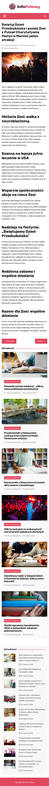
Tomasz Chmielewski (11, 45)
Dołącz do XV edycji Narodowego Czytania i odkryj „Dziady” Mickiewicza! (32, 712)
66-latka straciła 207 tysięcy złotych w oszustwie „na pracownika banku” (30, 764)
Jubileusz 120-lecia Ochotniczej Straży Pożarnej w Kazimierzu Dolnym (31, 726)
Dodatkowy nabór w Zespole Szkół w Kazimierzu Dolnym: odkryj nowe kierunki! (24, 578)
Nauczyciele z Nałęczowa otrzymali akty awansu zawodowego (24, 484)
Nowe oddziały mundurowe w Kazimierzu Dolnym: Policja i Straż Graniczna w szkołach (32, 683)
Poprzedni (10, 341)
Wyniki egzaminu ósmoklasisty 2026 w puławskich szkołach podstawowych (21, 628)
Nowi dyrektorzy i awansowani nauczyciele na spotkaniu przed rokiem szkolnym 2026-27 (31, 658)
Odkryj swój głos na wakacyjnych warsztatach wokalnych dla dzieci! (24, 530)
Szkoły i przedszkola (11, 48)
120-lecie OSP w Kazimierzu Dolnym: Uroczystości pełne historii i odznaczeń (30, 698)
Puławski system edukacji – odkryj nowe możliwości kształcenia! (23, 387)
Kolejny (40, 341)
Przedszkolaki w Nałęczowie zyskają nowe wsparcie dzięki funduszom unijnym (21, 436)
